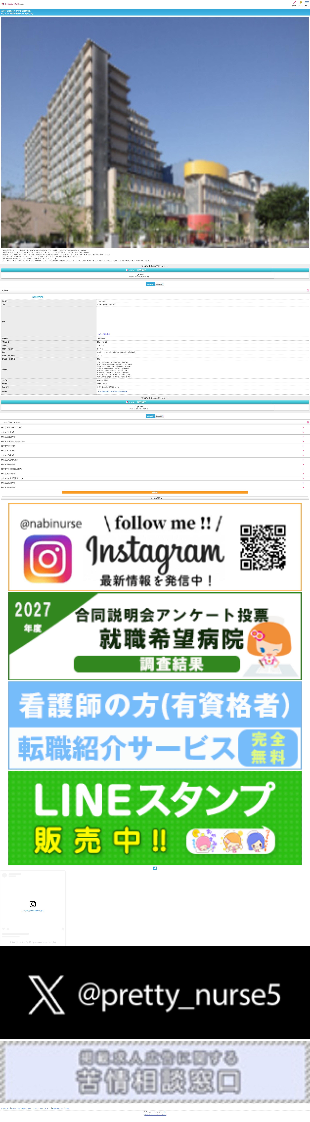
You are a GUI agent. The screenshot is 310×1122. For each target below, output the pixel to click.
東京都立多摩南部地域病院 (11, 469)
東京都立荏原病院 (8, 483)
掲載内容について (59, 1108)
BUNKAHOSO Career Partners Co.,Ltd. (155, 1115)
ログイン (300, 5)
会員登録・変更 (5, 1108)
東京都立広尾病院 (8, 451)
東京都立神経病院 (8, 446)
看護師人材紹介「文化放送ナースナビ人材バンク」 (37, 1108)
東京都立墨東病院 (8, 455)
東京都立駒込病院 (8, 437)
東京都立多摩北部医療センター (13, 478)
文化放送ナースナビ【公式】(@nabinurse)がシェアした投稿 (33, 942)
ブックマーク (139, 275)
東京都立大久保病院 (8, 474)
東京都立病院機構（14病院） (12, 428)
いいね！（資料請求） (138, 270)
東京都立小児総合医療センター (13, 441)
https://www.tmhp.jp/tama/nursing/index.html (112, 391)
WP (68, 1108)
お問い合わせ (16, 1108)
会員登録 (294, 5)
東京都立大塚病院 (8, 432)
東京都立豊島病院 (8, 487)
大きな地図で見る (104, 334)
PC (164, 1112)
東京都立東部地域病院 (9, 460)
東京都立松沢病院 (8, 464)
